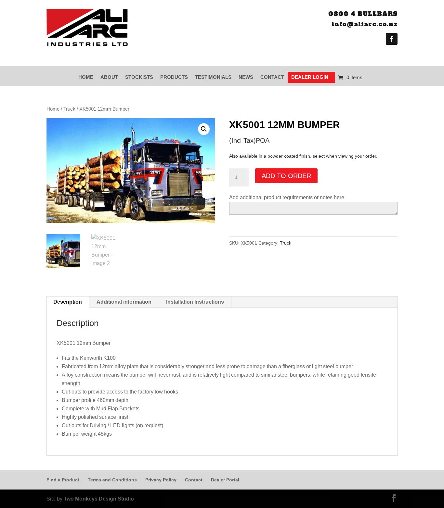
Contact (272, 77)
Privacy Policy (160, 479)
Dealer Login (309, 77)
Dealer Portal (225, 479)
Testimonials (213, 77)
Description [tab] (67, 302)
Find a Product (62, 479)
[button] (204, 129)
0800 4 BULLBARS (363, 14)
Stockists (139, 77)
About (109, 77)
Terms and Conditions (112, 479)
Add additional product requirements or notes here (286, 197)
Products (174, 77)
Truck (69, 109)
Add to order (286, 175)
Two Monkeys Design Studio (99, 499)
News (246, 77)
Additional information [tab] (124, 302)
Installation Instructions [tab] (195, 302)
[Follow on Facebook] (392, 39)
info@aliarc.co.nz (365, 24)
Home (85, 77)
